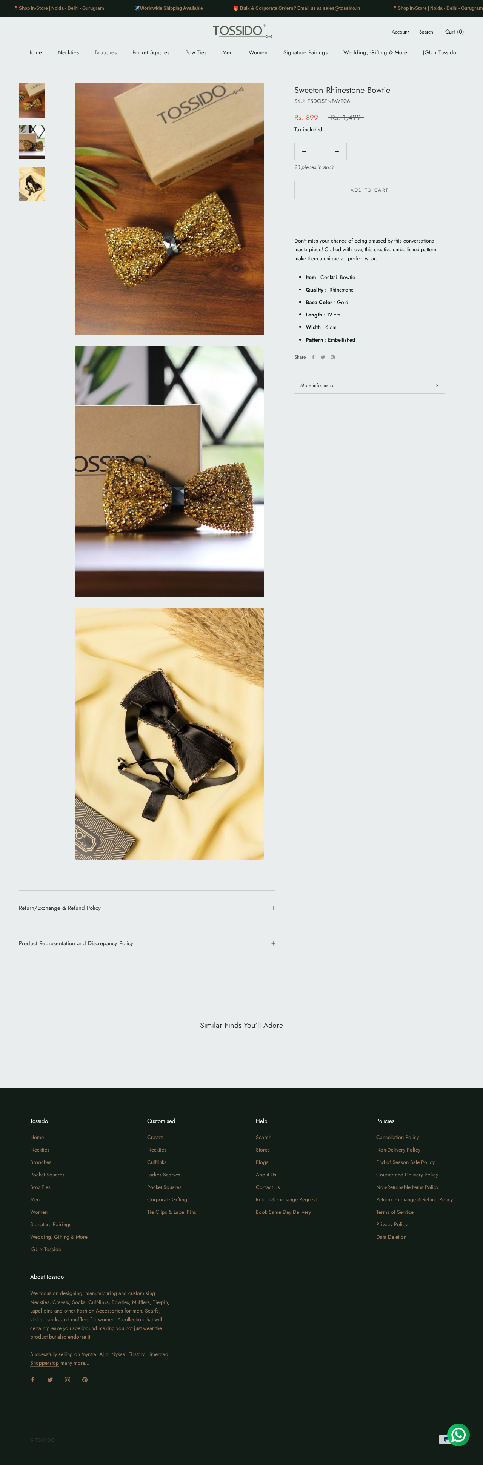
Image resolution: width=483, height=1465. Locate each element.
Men (227, 52)
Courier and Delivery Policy (407, 1174)
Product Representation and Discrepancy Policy (76, 943)
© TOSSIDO (42, 1440)
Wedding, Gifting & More (375, 52)
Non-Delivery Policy (398, 1149)
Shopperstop (44, 1363)
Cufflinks (156, 1162)
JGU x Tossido (439, 52)
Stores (263, 1149)
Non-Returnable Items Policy (407, 1187)
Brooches (106, 52)
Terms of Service (395, 1212)
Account (400, 31)
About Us (266, 1174)
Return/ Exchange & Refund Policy (414, 1199)
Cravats (155, 1137)
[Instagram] (67, 1379)
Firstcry (136, 1354)
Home (34, 52)
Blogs (262, 1162)
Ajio (103, 1354)
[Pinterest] (333, 357)
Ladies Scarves (163, 1174)
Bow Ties (195, 52)
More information (318, 385)
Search (426, 31)
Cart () (454, 32)
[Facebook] (313, 357)
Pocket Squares (150, 52)
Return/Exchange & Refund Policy (60, 908)
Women (258, 52)
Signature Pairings (305, 52)
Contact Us (268, 1187)
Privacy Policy (392, 1224)
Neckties (68, 52)
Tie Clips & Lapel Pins (171, 1212)
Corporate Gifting (167, 1199)
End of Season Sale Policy (405, 1162)
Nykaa (118, 1354)
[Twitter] (323, 357)
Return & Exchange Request (286, 1199)
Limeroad (157, 1354)
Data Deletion (391, 1237)
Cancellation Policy (397, 1137)
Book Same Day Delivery (283, 1212)
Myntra (89, 1354)
